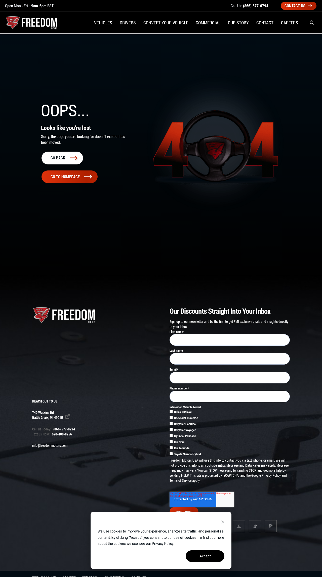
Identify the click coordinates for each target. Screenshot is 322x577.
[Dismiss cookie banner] (222, 522)
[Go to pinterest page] (271, 526)
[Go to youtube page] (239, 526)
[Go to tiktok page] (255, 526)
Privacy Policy (271, 475)
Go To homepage (65, 176)
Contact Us (295, 5)
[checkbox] (230, 434)
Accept (205, 556)
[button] (312, 22)
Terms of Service (180, 480)
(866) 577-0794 (255, 5)
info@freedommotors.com (49, 445)
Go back (58, 157)
